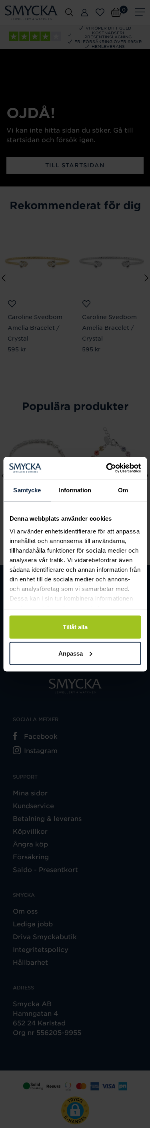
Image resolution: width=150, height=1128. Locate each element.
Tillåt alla (75, 627)
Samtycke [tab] (27, 490)
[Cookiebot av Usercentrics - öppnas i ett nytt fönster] (107, 468)
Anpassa (70, 653)
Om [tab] (123, 490)
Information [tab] (74, 490)
